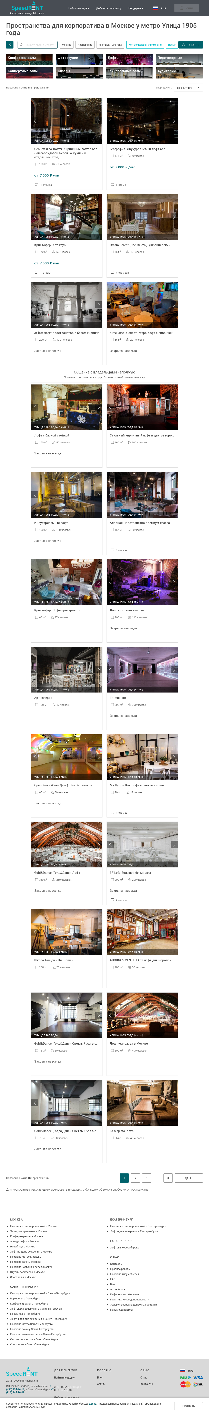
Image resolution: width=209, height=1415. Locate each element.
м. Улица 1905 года (110, 44)
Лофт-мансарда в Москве (129, 1043)
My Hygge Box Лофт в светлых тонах (137, 785)
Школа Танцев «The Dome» (53, 960)
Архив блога (117, 1289)
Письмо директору (121, 1309)
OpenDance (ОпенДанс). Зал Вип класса (63, 785)
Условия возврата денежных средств (133, 1304)
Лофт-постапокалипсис (127, 610)
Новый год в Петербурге (25, 1314)
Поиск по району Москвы (25, 1262)
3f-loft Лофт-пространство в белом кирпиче (66, 333)
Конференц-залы (22, 57)
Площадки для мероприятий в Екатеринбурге (138, 1226)
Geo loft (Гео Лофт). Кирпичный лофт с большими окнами (76, 149)
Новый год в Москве (22, 1246)
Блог (113, 1284)
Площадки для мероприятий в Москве (33, 1226)
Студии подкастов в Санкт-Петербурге (34, 1339)
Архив (100, 1384)
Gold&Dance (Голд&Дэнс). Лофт (57, 872)
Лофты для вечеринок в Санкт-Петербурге (36, 1308)
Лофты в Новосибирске (124, 1247)
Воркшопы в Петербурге (25, 1298)
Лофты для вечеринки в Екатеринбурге (134, 1231)
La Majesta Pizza (121, 1131)
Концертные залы (23, 70)
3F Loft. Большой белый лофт (131, 872)
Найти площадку (78, 8)
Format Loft (118, 698)
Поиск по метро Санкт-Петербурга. (31, 1324)
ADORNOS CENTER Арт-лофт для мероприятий (144, 960)
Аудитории (167, 70)
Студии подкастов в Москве (27, 1272)
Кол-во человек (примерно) (145, 44)
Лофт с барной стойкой (51, 435)
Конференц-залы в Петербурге (29, 1303)
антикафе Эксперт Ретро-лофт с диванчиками (144, 333)
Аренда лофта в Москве (24, 1241)
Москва (38, 13)
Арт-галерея (43, 698)
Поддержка (135, 8)
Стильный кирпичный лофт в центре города (142, 435)
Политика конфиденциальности (129, 1299)
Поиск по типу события (124, 1274)
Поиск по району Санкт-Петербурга (31, 1329)
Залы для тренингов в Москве (28, 1231)
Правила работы (120, 1269)
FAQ (112, 1279)
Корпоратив (85, 44)
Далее (189, 1178)
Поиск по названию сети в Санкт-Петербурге (38, 1334)
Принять (188, 1406)
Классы (64, 70)
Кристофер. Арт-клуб (50, 245)
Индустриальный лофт (51, 523)
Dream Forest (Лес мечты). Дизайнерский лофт (144, 245)
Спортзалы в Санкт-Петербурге (29, 1344)
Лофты (113, 57)
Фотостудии (68, 57)
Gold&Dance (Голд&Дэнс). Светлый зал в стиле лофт (72, 1043)
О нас (143, 1377)
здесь (92, 1403)
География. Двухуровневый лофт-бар (137, 149)
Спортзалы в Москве (23, 1277)
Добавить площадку (108, 8)
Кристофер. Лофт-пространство (58, 610)
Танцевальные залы (124, 70)
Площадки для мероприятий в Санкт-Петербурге (40, 1293)
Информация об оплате (124, 1294)
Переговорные (170, 57)
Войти (189, 8)
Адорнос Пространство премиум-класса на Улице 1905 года (154, 523)
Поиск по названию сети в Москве (31, 1267)
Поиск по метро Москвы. (25, 1256)
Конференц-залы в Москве (26, 1236)
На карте (193, 45)
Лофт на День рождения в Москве (31, 1251)
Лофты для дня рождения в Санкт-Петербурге (38, 1319)
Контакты (116, 1264)
